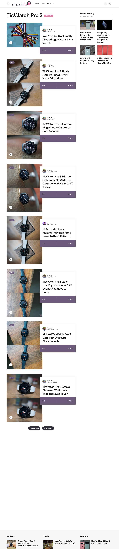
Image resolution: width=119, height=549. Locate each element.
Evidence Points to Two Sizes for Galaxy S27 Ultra (104, 60)
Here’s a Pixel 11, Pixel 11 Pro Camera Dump (100, 542)
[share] (10, 42)
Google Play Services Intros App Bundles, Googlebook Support (103, 37)
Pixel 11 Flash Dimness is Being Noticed (87, 60)
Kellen (51, 30)
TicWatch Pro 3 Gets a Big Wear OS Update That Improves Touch (56, 390)
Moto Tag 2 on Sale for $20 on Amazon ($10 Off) (65, 542)
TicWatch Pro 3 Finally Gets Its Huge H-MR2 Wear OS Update (55, 75)
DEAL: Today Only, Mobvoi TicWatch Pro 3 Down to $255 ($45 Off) (56, 232)
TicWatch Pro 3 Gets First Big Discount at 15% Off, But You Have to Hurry (57, 287)
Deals (11, 115)
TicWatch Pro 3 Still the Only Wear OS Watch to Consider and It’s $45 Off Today (57, 182)
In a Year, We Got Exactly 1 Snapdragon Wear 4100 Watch (57, 39)
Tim (50, 223)
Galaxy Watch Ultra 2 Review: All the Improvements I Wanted (28, 543)
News (11, 62)
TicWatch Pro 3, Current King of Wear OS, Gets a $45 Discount (57, 127)
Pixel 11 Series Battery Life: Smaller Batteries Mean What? (87, 36)
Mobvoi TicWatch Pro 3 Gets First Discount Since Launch (56, 338)
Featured (12, 27)
